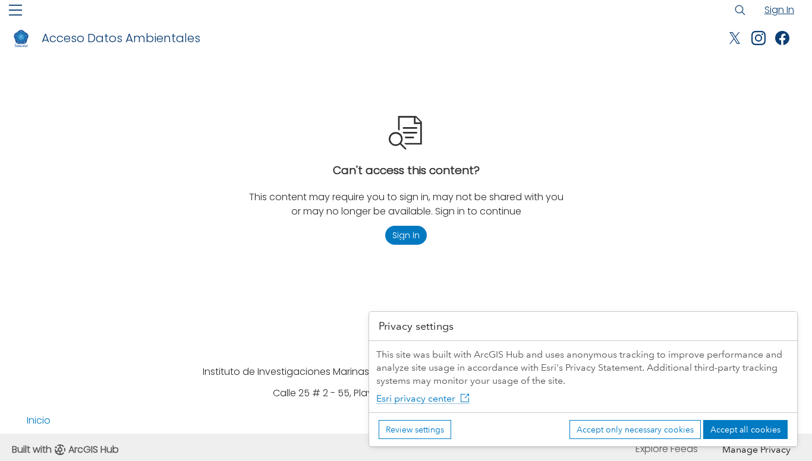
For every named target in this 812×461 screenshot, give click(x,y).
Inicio (39, 420)
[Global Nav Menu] (15, 10)
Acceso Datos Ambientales (121, 38)
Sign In (779, 10)
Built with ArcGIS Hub (65, 449)
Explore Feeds (666, 449)
